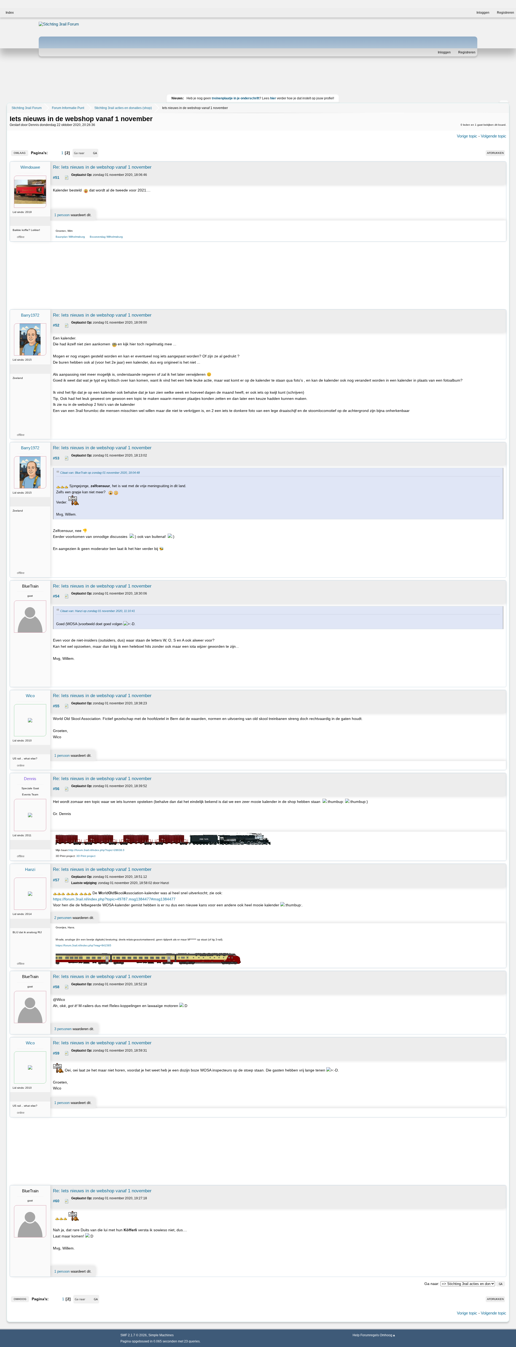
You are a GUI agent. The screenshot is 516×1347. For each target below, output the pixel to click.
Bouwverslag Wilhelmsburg (106, 236)
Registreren (466, 52)
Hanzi (30, 869)
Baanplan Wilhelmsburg (71, 236)
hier (273, 98)
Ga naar (431, 1284)
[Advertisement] (258, 76)
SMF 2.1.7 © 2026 (133, 1335)
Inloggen (444, 52)
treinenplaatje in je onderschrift (235, 98)
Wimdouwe (30, 167)
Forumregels (369, 1335)
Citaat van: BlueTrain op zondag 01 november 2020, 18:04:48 (100, 472)
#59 (56, 1053)
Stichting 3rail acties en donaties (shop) (123, 108)
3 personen (62, 1029)
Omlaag (20, 152)
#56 (56, 789)
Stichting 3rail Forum (27, 108)
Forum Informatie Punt (68, 108)
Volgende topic (493, 136)
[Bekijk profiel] (30, 221)
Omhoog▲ (388, 1335)
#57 (56, 880)
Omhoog (20, 1299)
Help (356, 1335)
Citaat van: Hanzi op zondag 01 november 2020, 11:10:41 (97, 611)
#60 (56, 1201)
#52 (56, 325)
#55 (56, 706)
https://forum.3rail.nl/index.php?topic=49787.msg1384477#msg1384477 (114, 899)
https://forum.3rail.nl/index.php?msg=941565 (83, 945)
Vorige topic (467, 136)
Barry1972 (30, 315)
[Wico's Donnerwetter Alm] (40, 749)
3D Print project (85, 855)
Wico (30, 695)
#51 (56, 177)
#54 (56, 596)
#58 (56, 987)
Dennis (30, 778)
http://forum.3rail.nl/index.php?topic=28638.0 (96, 850)
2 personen (62, 918)
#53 (56, 458)
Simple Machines (161, 1335)
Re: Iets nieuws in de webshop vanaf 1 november (102, 167)
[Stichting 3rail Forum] (72, 24)
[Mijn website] (40, 844)
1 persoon (62, 215)
